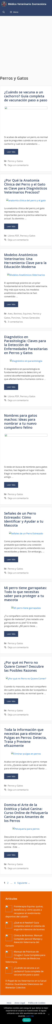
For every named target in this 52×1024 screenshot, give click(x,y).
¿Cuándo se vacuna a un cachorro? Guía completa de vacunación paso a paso (25, 96)
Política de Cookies (36, 1002)
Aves (10, 313)
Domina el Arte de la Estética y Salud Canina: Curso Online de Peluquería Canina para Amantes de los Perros (26, 812)
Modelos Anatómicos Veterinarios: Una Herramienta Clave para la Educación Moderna (25, 260)
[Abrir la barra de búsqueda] (3, 12)
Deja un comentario (18, 165)
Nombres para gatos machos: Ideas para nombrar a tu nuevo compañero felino (20, 421)
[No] (48, 1014)
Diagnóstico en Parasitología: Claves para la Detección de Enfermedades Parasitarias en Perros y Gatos (26, 345)
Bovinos (18, 313)
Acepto (27, 1020)
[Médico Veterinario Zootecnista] (4, 4)
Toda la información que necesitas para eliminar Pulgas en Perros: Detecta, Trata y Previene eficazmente (25, 737)
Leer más (30, 1016)
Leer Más (11, 151)
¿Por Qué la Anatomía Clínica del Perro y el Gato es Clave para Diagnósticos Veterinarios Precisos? (25, 186)
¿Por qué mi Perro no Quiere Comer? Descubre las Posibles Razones (24, 666)
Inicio (9, 1002)
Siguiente (23, 882)
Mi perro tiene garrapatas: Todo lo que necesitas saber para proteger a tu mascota (25, 593)
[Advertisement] (26, 43)
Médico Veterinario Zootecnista (27, 4)
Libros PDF (13, 235)
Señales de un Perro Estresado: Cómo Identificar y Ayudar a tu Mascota (23, 519)
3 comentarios (15, 321)
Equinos (27, 313)
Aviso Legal (20, 1002)
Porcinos (15, 317)
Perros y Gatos (15, 161)
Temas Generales (30, 317)
